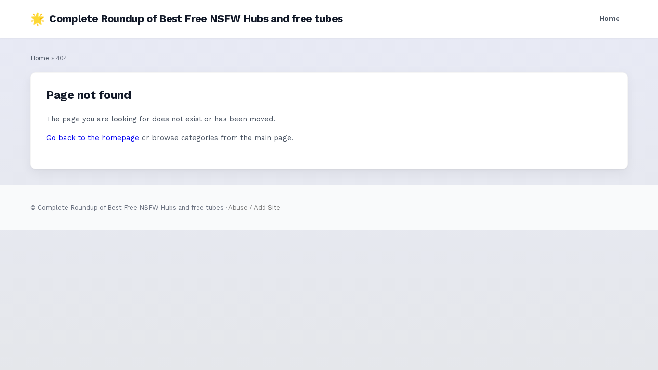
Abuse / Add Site (254, 207)
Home (610, 18)
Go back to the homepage (92, 137)
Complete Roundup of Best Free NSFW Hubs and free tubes (186, 19)
